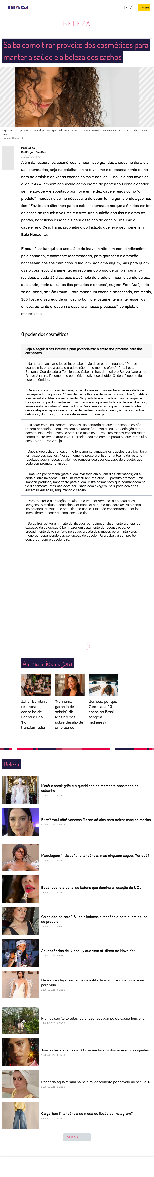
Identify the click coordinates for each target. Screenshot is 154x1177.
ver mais (74, 1137)
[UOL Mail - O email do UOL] (126, 7)
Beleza (77, 23)
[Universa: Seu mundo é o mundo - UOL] (18, 7)
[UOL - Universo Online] (30, 7)
